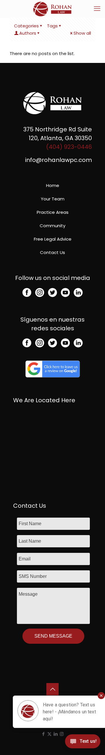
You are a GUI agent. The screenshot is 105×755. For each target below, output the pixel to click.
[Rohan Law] (52, 8)
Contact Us (52, 252)
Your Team (52, 199)
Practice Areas (53, 212)
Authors (27, 33)
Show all (82, 33)
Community (52, 226)
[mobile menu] (97, 9)
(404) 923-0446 (69, 147)
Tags (52, 26)
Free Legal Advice (52, 239)
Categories (26, 26)
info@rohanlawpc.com (58, 160)
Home (52, 185)
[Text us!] (82, 743)
